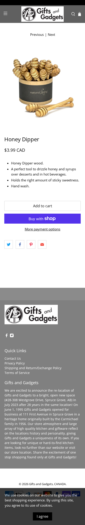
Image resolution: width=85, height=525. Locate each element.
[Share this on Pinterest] (31, 244)
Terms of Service (17, 373)
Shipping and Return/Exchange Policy (33, 368)
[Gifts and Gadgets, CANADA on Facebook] (7, 336)
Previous (37, 34)
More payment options (42, 229)
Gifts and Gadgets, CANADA (47, 484)
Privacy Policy (15, 363)
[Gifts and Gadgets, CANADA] (42, 14)
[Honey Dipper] (42, 84)
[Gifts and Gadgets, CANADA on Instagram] (12, 336)
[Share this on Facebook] (20, 244)
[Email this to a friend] (42, 244)
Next (51, 34)
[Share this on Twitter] (8, 244)
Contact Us (13, 358)
